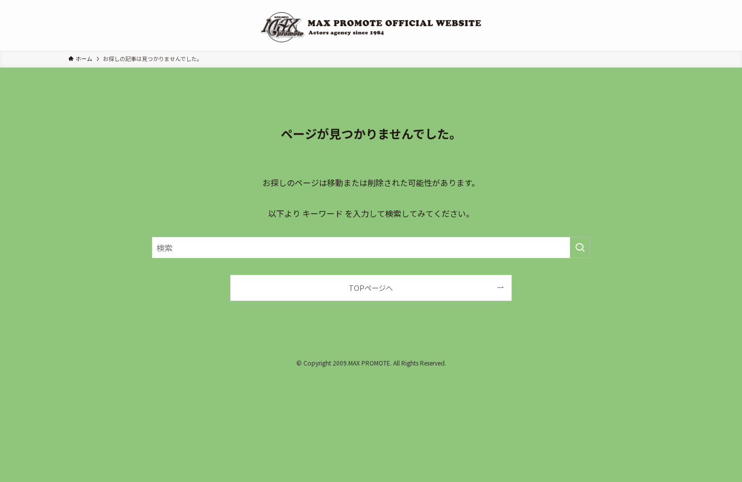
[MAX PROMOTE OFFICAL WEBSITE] (371, 27)
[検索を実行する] (580, 247)
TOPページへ (371, 287)
